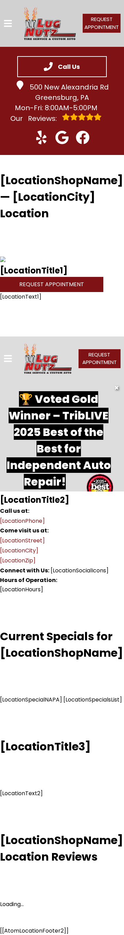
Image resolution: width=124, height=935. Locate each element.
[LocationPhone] (22, 521)
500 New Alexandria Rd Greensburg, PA (69, 92)
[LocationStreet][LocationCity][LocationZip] (22, 550)
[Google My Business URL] (62, 137)
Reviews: (34, 118)
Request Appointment (101, 23)
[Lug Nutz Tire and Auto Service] (50, 23)
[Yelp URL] (41, 137)
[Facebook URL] (83, 137)
